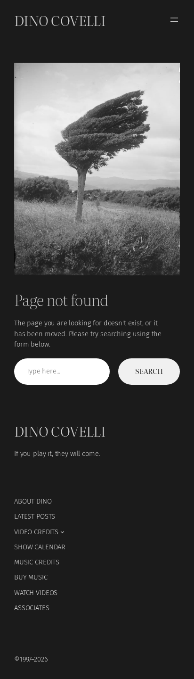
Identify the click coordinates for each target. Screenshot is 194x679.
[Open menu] (174, 19)
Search (149, 371)
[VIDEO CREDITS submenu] (62, 532)
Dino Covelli (59, 19)
